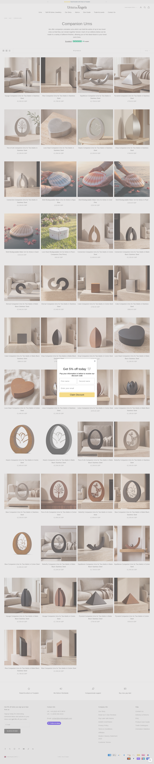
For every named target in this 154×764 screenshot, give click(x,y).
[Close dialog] (94, 361)
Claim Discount (77, 395)
